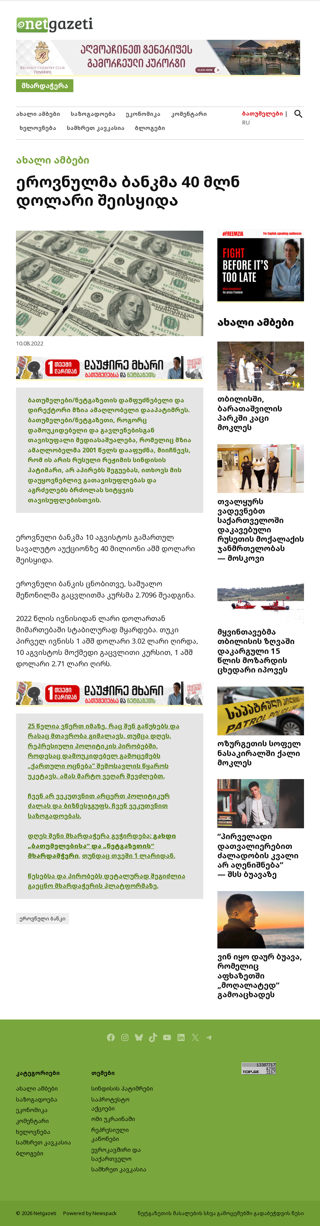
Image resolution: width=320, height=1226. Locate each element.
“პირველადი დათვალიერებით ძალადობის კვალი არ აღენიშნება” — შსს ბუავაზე (258, 855)
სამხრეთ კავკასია (95, 128)
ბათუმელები (262, 113)
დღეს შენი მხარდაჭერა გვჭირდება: (90, 835)
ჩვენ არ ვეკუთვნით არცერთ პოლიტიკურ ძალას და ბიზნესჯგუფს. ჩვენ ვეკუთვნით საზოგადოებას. (99, 806)
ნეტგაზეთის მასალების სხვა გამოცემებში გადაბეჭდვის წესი (221, 1213)
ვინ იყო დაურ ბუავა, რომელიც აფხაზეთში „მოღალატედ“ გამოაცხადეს (259, 975)
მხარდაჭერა (44, 85)
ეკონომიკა (143, 113)
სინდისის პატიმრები (122, 1088)
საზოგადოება (93, 113)
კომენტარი (189, 113)
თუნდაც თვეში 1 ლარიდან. (128, 855)
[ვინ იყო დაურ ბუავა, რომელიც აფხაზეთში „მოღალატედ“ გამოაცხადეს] (260, 920)
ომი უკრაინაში (113, 1119)
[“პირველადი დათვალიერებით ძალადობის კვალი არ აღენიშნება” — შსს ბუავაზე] (260, 804)
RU (246, 122)
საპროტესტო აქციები (110, 1104)
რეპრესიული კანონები (110, 1134)
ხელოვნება (38, 128)
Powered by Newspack (90, 1213)
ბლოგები (150, 128)
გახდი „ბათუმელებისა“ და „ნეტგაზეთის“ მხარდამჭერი (102, 845)
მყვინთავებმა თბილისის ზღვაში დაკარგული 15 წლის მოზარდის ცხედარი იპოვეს (256, 650)
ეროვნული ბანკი (43, 918)
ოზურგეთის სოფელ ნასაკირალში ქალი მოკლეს (259, 752)
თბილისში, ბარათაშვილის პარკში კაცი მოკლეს (249, 412)
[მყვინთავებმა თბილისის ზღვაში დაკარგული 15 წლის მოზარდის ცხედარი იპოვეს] (260, 600)
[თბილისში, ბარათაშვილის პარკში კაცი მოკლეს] (260, 367)
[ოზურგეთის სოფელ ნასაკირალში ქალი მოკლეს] (260, 711)
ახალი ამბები (38, 113)
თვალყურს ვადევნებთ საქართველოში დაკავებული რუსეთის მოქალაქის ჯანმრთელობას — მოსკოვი (260, 529)
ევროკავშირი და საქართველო (116, 1154)
